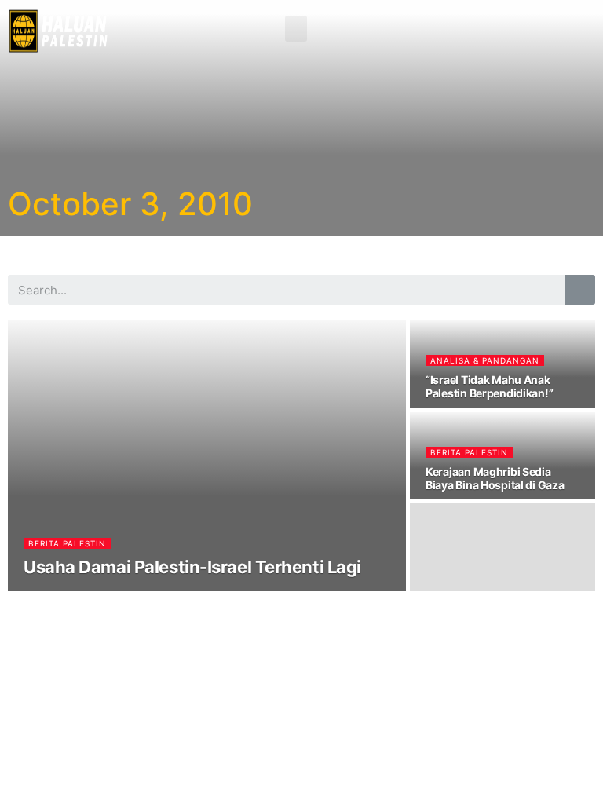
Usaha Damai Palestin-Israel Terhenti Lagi (192, 567)
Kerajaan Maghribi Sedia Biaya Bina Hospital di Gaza (495, 478)
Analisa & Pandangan (484, 360)
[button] (296, 29)
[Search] (580, 290)
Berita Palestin (67, 543)
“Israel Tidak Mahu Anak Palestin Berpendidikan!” (489, 386)
